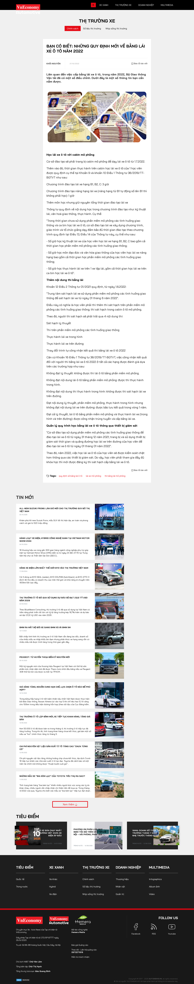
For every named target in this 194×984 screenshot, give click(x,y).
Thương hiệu (122, 879)
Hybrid (52, 886)
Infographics (155, 879)
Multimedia (167, 5)
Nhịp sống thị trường (116, 28)
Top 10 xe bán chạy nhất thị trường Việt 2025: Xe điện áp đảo (48, 833)
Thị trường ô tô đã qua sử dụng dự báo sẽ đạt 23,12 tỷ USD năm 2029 (53, 599)
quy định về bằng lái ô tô (70, 476)
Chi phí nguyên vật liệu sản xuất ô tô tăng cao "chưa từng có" (53, 747)
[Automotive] (59, 920)
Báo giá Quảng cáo (79, 945)
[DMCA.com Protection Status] (23, 980)
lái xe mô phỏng (93, 476)
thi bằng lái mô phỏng (115, 476)
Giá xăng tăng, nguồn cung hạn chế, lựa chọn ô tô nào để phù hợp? (54, 688)
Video (152, 894)
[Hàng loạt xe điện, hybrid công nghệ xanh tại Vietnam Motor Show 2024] (109, 546)
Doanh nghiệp (146, 5)
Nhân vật (120, 886)
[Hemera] (83, 920)
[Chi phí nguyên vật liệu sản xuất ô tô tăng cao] (109, 755)
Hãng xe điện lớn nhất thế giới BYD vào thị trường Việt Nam (53, 568)
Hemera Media (78, 932)
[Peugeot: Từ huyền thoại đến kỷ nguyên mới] (109, 665)
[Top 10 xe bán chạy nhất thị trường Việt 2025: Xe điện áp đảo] (28, 835)
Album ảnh (154, 886)
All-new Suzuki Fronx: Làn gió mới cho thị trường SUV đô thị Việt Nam (54, 510)
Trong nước (47, 843)
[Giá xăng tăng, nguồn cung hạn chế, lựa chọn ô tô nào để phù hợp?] (109, 695)
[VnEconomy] (29, 920)
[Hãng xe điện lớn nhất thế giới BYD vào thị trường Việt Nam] (109, 576)
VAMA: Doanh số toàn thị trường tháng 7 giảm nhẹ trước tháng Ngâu (146, 833)
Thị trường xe (123, 5)
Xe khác (53, 879)
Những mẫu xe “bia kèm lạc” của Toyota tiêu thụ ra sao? (52, 776)
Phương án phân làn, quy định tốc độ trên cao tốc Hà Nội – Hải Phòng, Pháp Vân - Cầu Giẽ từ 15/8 (90, 832)
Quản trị (120, 894)
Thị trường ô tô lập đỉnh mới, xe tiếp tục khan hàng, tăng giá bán (54, 718)
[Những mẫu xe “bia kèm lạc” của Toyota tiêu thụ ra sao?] (109, 784)
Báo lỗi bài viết (140, 63)
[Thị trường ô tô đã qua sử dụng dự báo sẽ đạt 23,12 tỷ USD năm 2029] (109, 606)
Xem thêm (69, 804)
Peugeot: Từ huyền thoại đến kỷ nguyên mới (44, 657)
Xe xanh (103, 5)
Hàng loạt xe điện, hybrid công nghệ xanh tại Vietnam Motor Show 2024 (54, 539)
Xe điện (53, 894)
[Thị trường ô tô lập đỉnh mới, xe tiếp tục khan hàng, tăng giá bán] (109, 725)
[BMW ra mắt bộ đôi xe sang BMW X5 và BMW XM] (109, 636)
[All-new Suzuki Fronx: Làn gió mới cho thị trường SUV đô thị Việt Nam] (109, 517)
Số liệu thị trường (92, 28)
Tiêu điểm (27, 816)
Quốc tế (20, 879)
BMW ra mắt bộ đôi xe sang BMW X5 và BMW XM (45, 627)
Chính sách (72, 28)
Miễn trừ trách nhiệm (80, 957)
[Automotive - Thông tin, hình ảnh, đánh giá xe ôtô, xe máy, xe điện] (33, 10)
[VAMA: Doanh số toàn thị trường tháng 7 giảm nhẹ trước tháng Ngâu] (166, 835)
